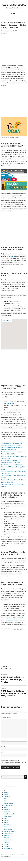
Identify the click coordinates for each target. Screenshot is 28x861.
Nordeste (8, 668)
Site (2, 752)
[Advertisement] (14, 50)
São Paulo (7, 842)
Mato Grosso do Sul (9, 814)
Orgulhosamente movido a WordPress (11, 854)
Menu (12, 13)
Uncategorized (8, 848)
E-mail (3, 746)
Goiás (5, 807)
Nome (3, 740)
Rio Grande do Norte (10, 831)
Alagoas (6, 792)
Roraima (6, 838)
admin (5, 33)
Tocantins (7, 846)
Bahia (5, 799)
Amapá (6, 794)
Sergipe (6, 844)
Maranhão (7, 809)
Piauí (5, 827)
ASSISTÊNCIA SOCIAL (14, 5)
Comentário (6, 717)
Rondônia (6, 835)
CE (4, 668)
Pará (5, 818)
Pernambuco (7, 825)
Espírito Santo (8, 805)
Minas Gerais (8, 816)
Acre (5, 790)
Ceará (5, 666)
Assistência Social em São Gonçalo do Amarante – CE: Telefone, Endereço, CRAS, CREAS (13, 467)
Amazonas (7, 796)
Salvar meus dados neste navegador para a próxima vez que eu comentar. (13, 762)
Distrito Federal (8, 803)
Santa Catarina (8, 840)
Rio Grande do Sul (9, 833)
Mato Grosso (7, 812)
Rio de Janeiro (8, 829)
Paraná (6, 822)
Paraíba (6, 820)
